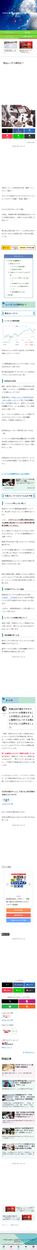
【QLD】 (5, 597)
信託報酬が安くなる (18, 292)
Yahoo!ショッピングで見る (18, 920)
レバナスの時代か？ (14, 261)
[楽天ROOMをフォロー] (27, 1001)
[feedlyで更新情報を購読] (10, 1006)
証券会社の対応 (17, 269)
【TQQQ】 (14, 597)
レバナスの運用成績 (18, 266)
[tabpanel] (10, 47)
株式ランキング (7, 1047)
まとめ (10, 295)
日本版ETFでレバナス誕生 (20, 283)
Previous (2, 48)
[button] (29, 136)
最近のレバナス (15, 263)
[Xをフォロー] (10, 1001)
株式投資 (6, 934)
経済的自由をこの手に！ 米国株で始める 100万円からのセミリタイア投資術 (17, 902)
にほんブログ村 (7, 804)
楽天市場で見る (18, 915)
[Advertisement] (18, 84)
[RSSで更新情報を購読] (27, 1006)
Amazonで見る (18, 910)
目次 (15, 256)
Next (35, 48)
